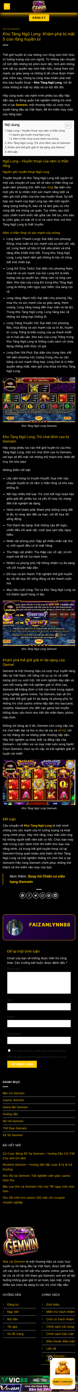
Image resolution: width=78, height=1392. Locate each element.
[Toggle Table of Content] (66, 125)
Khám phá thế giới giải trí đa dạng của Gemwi (36, 147)
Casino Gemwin (13, 1100)
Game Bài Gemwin (15, 1107)
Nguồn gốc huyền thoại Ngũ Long (31, 134)
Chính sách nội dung (60, 1326)
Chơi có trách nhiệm (60, 1319)
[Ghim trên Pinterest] (49, 896)
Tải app (12, 1326)
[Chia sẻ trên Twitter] (36, 896)
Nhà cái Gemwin (14, 1261)
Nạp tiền (13, 1312)
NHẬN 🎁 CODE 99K (63, 1382)
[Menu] (7, 6)
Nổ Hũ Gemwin (11, 29)
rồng (50, 187)
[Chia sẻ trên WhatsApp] (23, 896)
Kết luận (13, 151)
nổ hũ (62, 730)
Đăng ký (13, 1304)
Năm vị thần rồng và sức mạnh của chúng (35, 138)
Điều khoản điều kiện (60, 1341)
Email (11, 1016)
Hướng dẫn (10, 1114)
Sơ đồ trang (15, 1334)
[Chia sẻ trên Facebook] (29, 896)
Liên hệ (51, 1348)
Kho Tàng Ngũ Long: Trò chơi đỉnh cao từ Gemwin (39, 142)
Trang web (14, 1033)
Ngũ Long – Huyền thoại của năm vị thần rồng (36, 130)
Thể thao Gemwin (15, 1128)
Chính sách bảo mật (60, 1334)
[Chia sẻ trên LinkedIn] (55, 896)
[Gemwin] (39, 6)
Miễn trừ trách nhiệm (60, 1312)
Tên (10, 1000)
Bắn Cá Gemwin (13, 1093)
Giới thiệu (52, 1304)
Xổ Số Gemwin (13, 1135)
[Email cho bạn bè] (42, 896)
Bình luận (14, 968)
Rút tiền (12, 1319)
